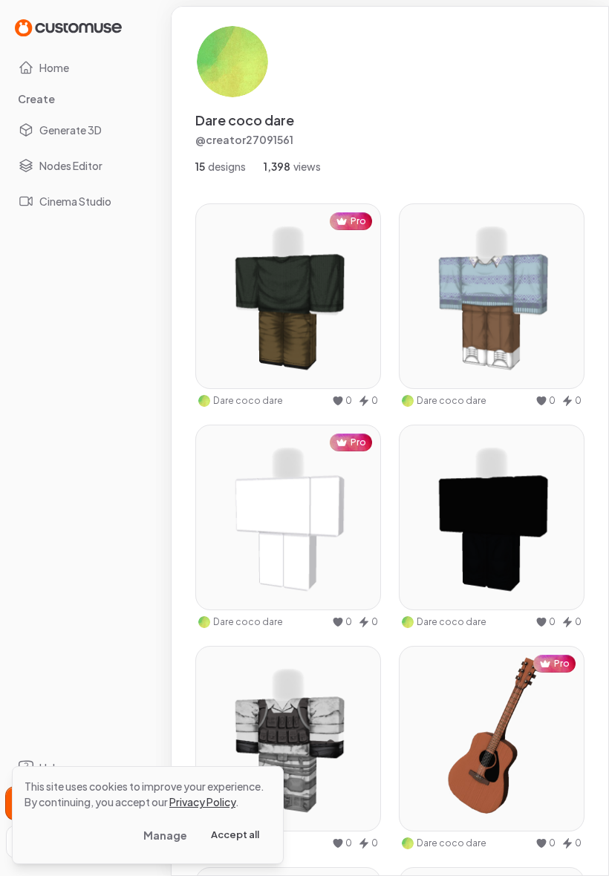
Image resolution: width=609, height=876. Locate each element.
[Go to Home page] (68, 27)
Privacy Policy (202, 801)
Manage (165, 835)
